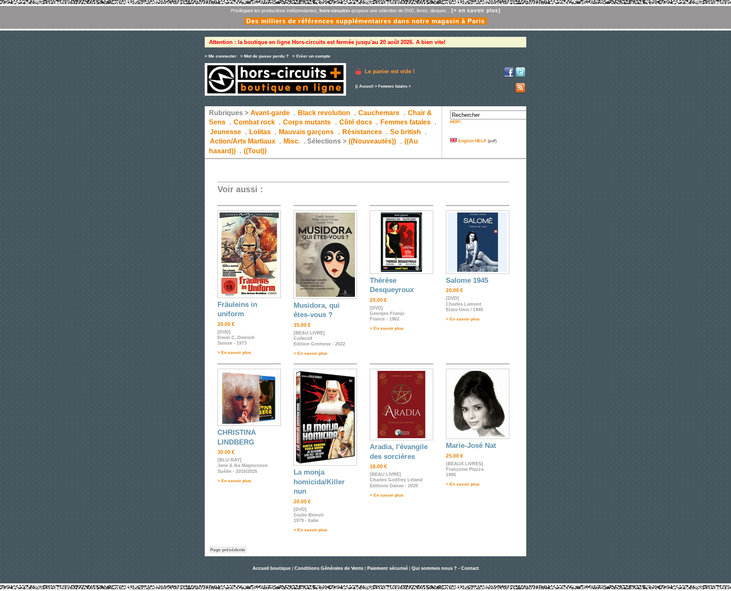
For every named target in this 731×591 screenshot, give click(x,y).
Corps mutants (308, 122)
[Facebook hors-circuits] (509, 76)
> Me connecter (220, 56)
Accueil (366, 86)
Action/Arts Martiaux (242, 141)
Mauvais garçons (306, 131)
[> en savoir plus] (475, 11)
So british (405, 131)
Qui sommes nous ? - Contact (445, 568)
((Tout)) (255, 151)
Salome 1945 (467, 280)
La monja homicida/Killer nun (319, 481)
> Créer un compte (311, 56)
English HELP (471, 140)
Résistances (362, 131)
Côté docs (355, 122)
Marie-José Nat (471, 446)
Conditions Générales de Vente (328, 568)
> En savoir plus (234, 352)
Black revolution (324, 112)
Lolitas (260, 131)
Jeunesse (225, 131)
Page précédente (227, 549)
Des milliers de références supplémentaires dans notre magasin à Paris (365, 21)
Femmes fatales (392, 86)
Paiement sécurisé (387, 568)
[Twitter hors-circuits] (520, 76)
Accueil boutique (272, 568)
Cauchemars (378, 112)
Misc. (291, 141)
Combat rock (254, 122)
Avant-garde (270, 112)
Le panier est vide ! (390, 71)
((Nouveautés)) (372, 141)
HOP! (455, 121)
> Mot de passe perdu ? (264, 56)
